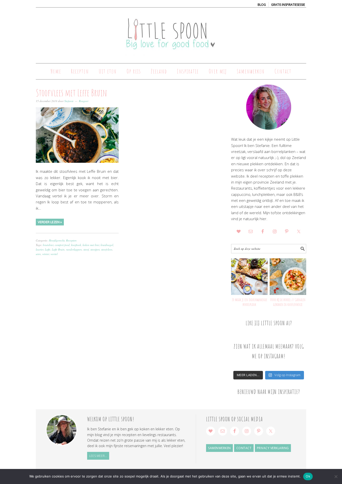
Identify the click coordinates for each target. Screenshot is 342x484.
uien (38, 254)
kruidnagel (107, 245)
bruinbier (48, 245)
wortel (54, 254)
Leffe (47, 249)
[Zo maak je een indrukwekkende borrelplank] (249, 276)
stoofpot (95, 249)
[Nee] (335, 476)
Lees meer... (98, 456)
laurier (39, 249)
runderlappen (74, 249)
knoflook (76, 245)
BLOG (262, 5)
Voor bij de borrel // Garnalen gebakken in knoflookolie (287, 302)
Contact (244, 448)
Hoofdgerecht (57, 240)
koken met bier (91, 245)
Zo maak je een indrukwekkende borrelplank (249, 302)
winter (45, 254)
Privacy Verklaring (273, 448)
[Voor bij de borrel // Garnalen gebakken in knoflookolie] (288, 276)
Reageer (83, 101)
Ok (308, 476)
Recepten (71, 240)
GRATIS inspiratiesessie (288, 5)
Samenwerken (219, 448)
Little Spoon (171, 33)
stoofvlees (106, 249)
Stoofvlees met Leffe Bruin (71, 93)
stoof (86, 249)
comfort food (62, 245)
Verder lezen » (50, 222)
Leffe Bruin (58, 249)
